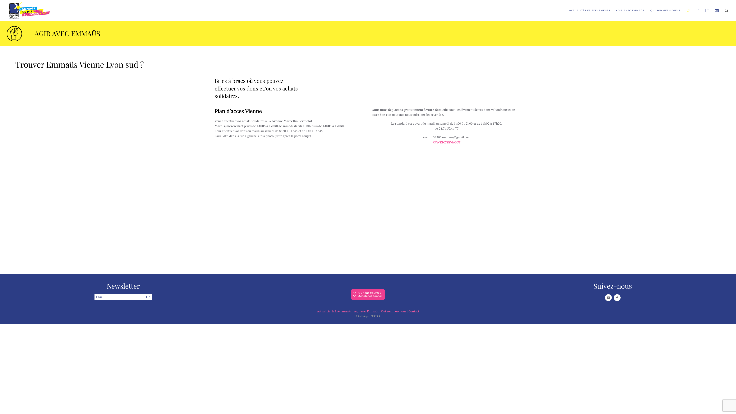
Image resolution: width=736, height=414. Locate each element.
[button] (726, 10)
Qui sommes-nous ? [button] (665, 10)
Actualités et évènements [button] (589, 10)
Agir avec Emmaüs (366, 311)
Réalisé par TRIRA (368, 316)
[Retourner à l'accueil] (29, 10)
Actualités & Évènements (334, 311)
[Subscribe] (148, 297)
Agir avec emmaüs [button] (630, 10)
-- (368, 321)
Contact (413, 311)
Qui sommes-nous (393, 311)
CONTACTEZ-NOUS (446, 142)
